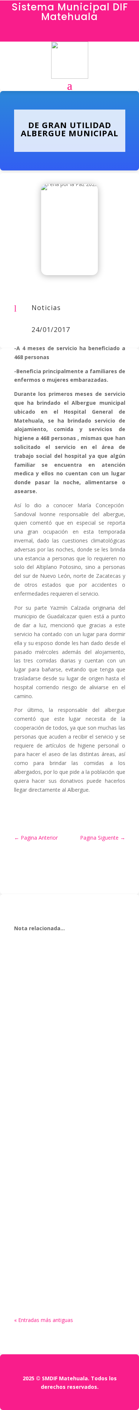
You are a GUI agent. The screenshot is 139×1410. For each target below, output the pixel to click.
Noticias (46, 307)
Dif (34, 1009)
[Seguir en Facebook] (69, 34)
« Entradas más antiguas (43, 1319)
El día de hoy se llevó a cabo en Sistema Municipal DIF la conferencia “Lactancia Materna (65, 993)
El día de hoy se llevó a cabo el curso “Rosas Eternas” (68, 1109)
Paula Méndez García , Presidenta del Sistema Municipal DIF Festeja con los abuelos (66, 1234)
